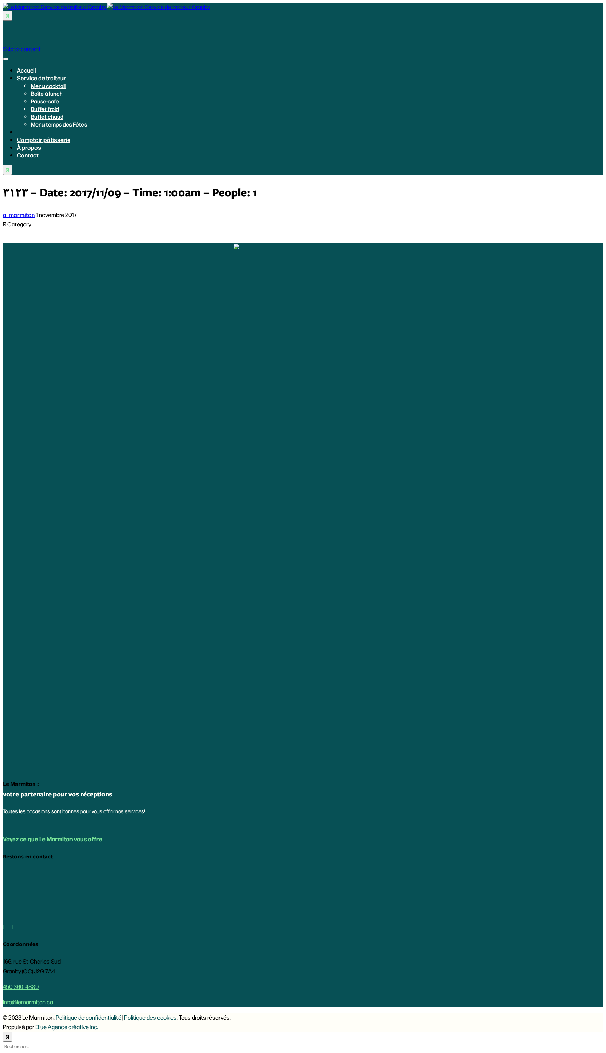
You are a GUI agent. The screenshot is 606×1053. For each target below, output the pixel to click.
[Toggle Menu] (5, 59)
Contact (28, 155)
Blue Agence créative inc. (66, 1027)
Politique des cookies (150, 1017)
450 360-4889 (21, 986)
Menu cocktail (48, 85)
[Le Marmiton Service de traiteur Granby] (106, 7)
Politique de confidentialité (88, 1017)
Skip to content (22, 49)
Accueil (26, 70)
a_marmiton (19, 214)
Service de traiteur (41, 78)
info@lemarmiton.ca (28, 1002)
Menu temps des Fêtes (59, 124)
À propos (29, 147)
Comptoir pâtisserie (43, 139)
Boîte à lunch (47, 93)
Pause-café (45, 101)
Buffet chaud (47, 116)
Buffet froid (45, 109)
